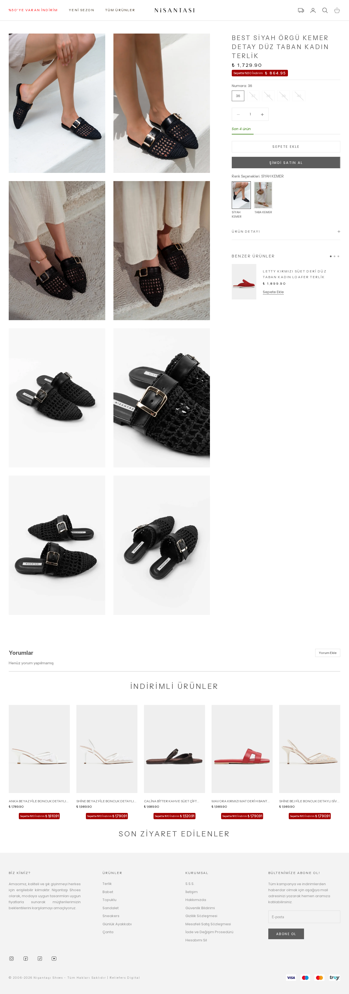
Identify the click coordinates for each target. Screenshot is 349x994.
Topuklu (109, 899)
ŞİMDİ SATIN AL (286, 162)
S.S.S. (189, 883)
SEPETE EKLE (286, 146)
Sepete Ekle (273, 292)
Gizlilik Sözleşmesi (201, 915)
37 (253, 96)
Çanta (108, 932)
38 (268, 96)
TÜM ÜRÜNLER (120, 10)
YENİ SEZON (81, 10)
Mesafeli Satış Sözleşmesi (208, 924)
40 (299, 96)
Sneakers (111, 915)
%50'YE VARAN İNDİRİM (33, 10)
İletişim (191, 891)
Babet (108, 891)
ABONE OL (286, 934)
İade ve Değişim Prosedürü (209, 932)
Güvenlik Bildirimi (200, 908)
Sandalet (111, 908)
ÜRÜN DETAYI (246, 231)
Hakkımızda (195, 899)
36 (238, 96)
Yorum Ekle (328, 653)
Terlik (107, 883)
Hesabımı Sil (196, 940)
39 (283, 96)
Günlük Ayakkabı (117, 924)
